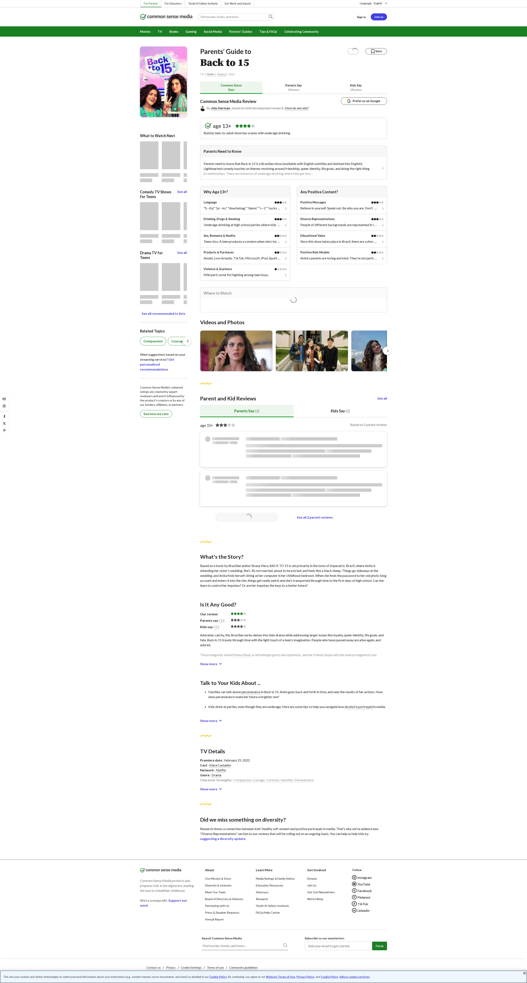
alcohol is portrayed (359, 707)
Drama (221, 74)
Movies (145, 31)
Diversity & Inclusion (218, 885)
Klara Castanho (220, 765)
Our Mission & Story (218, 878)
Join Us (311, 885)
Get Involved (316, 870)
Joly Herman (220, 108)
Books (173, 31)
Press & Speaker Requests (222, 912)
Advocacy (262, 892)
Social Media (213, 31)
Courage (259, 780)
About (209, 870)
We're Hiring (315, 899)
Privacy (170, 967)
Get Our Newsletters (321, 892)
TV (160, 31)
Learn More (264, 870)
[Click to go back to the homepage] (166, 17)
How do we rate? (297, 108)
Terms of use (215, 967)
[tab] (231, 88)
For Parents (151, 3)
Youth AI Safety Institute (203, 3)
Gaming (191, 31)
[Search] (285, 946)
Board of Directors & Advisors (224, 899)
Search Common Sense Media (222, 938)
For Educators (173, 3)
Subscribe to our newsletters (324, 938)
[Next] (387, 351)
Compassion (242, 780)
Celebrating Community (301, 31)
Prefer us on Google (366, 101)
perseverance (250, 692)
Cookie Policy (218, 976)
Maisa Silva (241, 655)
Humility (287, 780)
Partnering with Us (217, 905)
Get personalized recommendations (157, 364)
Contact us (153, 967)
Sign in (361, 17)
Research (262, 899)
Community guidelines (243, 967)
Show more (208, 664)
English (378, 3)
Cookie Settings (191, 967)
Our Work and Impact (237, 3)
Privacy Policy (305, 976)
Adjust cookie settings (354, 976)
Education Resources (269, 885)
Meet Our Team (215, 892)
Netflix (210, 74)
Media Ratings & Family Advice (275, 878)
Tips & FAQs (268, 31)
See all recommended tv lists (163, 313)
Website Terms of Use (280, 976)
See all (382, 398)
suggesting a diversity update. (223, 839)
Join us (379, 17)
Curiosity (272, 780)
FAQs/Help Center (268, 912)
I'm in (380, 946)
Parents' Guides (240, 31)
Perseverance (304, 780)
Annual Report (214, 919)
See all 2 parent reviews (315, 517)
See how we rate (156, 414)
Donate (312, 878)
